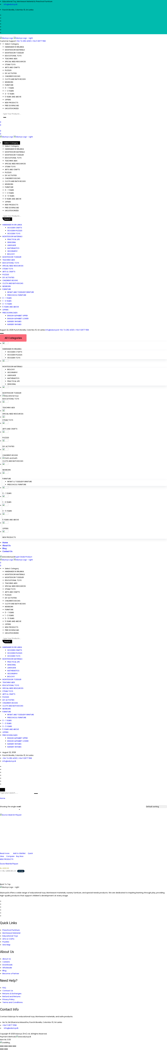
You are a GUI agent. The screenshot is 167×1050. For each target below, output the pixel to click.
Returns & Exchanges (11, 993)
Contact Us (7, 551)
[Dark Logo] (6, 38)
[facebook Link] (3, 901)
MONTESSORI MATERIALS (12, 236)
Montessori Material (11, 933)
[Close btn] (0, 128)
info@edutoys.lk (10, 4)
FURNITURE (6, 289)
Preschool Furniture (11, 930)
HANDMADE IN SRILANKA (11, 349)
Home (5, 542)
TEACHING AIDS (8, 260)
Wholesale (7, 967)
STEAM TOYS (7, 268)
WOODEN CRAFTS (14, 227)
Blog (4, 548)
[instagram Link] (3, 913)
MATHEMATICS (13, 248)
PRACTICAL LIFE (13, 239)
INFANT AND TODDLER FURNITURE (20, 292)
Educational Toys (10, 936)
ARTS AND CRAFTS (9, 429)
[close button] (2, 789)
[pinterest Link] (3, 907)
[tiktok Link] (3, 916)
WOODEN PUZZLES (14, 230)
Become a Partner (10, 973)
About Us (6, 545)
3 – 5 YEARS (7, 304)
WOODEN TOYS (13, 233)
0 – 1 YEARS (7, 298)
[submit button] (36, 793)
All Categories (13, 338)
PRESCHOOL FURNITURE (16, 295)
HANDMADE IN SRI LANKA (12, 225)
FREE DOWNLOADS (9, 312)
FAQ (4, 987)
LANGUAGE (11, 245)
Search (7, 219)
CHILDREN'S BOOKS (10, 455)
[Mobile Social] (3, 766)
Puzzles (5, 941)
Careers (6, 961)
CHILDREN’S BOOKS (10, 280)
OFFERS (5, 310)
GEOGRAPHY (12, 251)
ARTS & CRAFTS (8, 271)
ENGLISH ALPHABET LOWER (17, 318)
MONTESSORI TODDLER (11, 257)
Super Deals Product (23, 557)
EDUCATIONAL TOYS (10, 263)
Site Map (6, 944)
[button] (4, 117)
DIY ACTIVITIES (8, 277)
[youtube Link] (3, 910)
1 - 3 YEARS (6, 502)
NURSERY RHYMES (14, 321)
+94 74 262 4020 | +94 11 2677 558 (31, 41)
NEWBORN (6, 286)
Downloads (7, 964)
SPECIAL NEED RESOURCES (12, 266)
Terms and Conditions (12, 1002)
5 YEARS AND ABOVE (10, 307)
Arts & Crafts (8, 939)
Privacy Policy (8, 999)
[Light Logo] (23, 38)
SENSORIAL (11, 242)
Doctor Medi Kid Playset (9, 864)
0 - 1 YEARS (6, 493)
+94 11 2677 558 (9, 1025)
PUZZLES (5, 274)
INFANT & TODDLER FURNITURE (19, 481)
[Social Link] (3, 15)
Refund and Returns (11, 996)
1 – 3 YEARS (6, 301)
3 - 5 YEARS (7, 511)
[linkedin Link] (3, 904)
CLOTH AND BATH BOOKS (12, 283)
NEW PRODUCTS (9, 537)
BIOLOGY (11, 254)
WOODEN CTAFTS (14, 352)
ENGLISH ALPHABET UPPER (17, 315)
